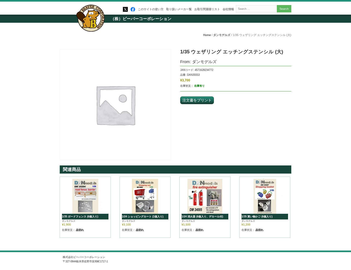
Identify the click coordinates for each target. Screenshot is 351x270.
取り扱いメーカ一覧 (179, 9)
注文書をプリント (197, 100)
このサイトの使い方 (151, 9)
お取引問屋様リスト (207, 9)
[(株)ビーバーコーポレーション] (91, 19)
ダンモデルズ (221, 35)
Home (207, 35)
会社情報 (228, 9)
